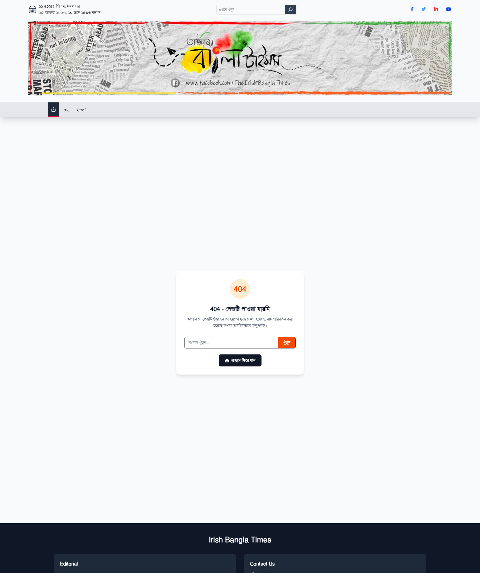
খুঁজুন (286, 342)
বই (66, 109)
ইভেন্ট (81, 109)
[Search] (290, 9)
